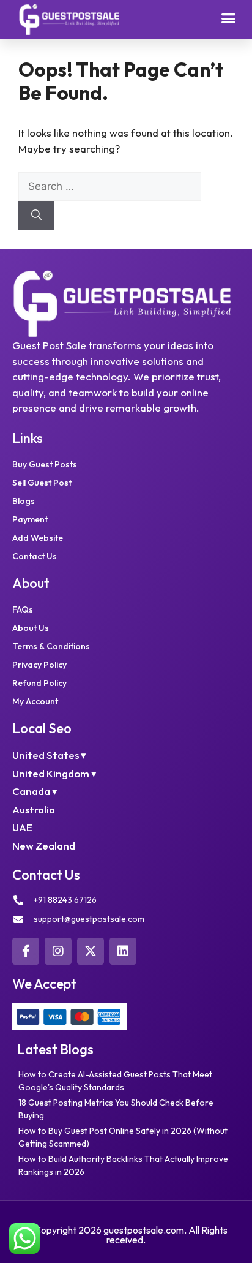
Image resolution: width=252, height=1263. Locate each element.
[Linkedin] (122, 951)
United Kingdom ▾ (54, 773)
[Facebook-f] (25, 951)
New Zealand (43, 845)
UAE (22, 827)
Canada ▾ (34, 791)
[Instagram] (58, 951)
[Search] (36, 215)
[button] (228, 18)
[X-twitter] (90, 951)
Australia (33, 809)
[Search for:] (109, 185)
